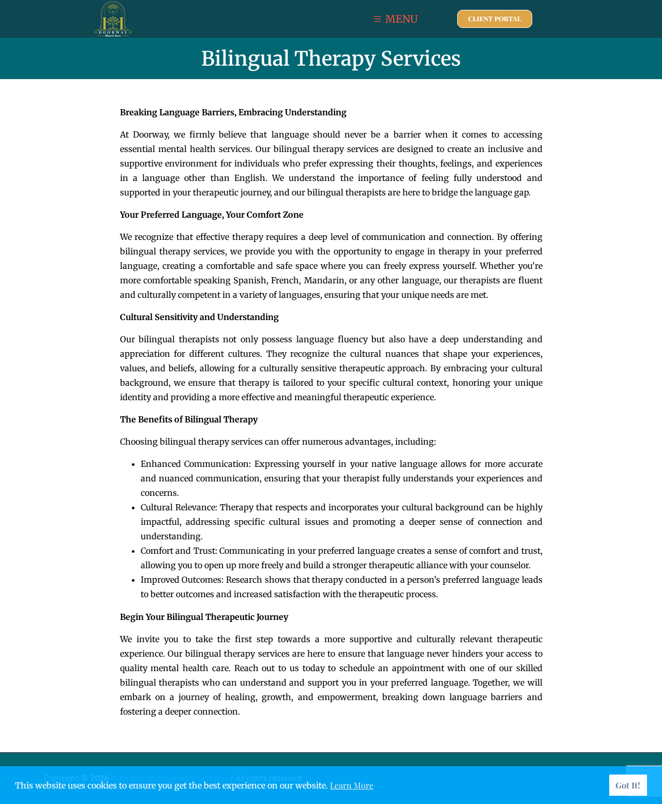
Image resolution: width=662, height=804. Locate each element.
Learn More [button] (351, 785)
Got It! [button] (627, 785)
